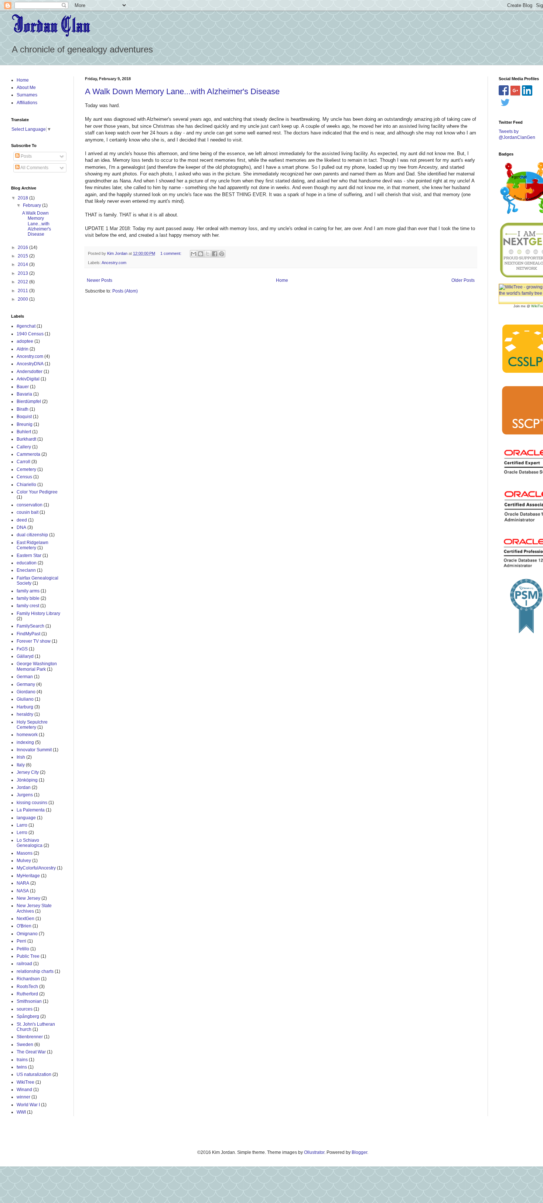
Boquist (24, 416)
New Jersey (28, 898)
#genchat (26, 326)
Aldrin (22, 349)
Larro (22, 825)
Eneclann (26, 570)
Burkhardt (26, 439)
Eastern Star (29, 555)
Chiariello (26, 484)
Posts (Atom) (125, 291)
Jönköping (27, 780)
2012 (23, 281)
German (25, 676)
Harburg (25, 707)
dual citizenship (32, 534)
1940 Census (30, 333)
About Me (26, 87)
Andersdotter (29, 371)
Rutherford (27, 994)
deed (22, 520)
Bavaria (24, 394)
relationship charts (35, 971)
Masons (25, 853)
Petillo (23, 948)
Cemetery (26, 469)
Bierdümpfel (29, 401)
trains (22, 1059)
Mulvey (24, 860)
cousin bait (27, 512)
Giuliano (25, 699)
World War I (28, 1104)
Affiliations (27, 102)
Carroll (23, 461)
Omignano (27, 933)
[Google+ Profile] (515, 90)
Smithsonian (29, 1001)
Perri (21, 941)
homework (27, 734)
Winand (24, 1089)
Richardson (28, 978)
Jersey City (28, 772)
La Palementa (31, 810)
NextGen (25, 918)
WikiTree (25, 1082)
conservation (29, 504)
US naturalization (34, 1074)
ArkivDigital (28, 379)
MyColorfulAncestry (36, 868)
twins (22, 1067)
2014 (23, 264)
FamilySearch (30, 626)
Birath (22, 409)
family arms (28, 591)
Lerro (22, 832)
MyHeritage (28, 875)
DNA (21, 527)
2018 (23, 198)
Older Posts (463, 280)
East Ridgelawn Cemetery (32, 545)
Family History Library (38, 613)
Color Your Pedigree (37, 492)
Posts (26, 156)
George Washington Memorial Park (37, 666)
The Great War (31, 1052)
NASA (23, 890)
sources (25, 1009)
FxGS (22, 649)
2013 (23, 273)
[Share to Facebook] (214, 253)
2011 (23, 290)
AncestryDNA (30, 363)
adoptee (25, 341)
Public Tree (28, 956)
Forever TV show (34, 641)
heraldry (25, 714)
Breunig (25, 424)
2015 (23, 256)
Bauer (23, 386)
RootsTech (27, 986)
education (27, 562)
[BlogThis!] (200, 253)
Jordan (24, 787)
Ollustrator (314, 1152)
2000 (23, 299)
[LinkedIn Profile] (529, 90)
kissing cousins (32, 802)
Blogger (359, 1152)
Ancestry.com (114, 262)
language (26, 817)
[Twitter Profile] (505, 102)
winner (23, 1097)
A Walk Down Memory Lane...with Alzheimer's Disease (182, 91)
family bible (28, 598)
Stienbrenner (30, 1036)
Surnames (27, 95)
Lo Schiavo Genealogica (29, 843)
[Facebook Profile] (504, 90)
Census (24, 476)
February (32, 205)
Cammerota (28, 454)
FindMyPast (28, 633)
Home (282, 280)
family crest (28, 605)
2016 (23, 247)
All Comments (34, 167)
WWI (21, 1112)
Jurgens (25, 794)
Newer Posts (99, 280)
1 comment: (171, 253)
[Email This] (193, 253)
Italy (21, 765)
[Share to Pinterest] (221, 253)
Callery (24, 447)
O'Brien (24, 926)
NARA (23, 883)
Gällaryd (25, 656)
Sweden (25, 1044)
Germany (26, 684)
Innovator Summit (34, 749)
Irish (21, 757)
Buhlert (24, 431)
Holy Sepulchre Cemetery (32, 725)
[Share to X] (207, 253)
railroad (24, 963)
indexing (25, 742)
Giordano (26, 691)
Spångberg (28, 1016)
